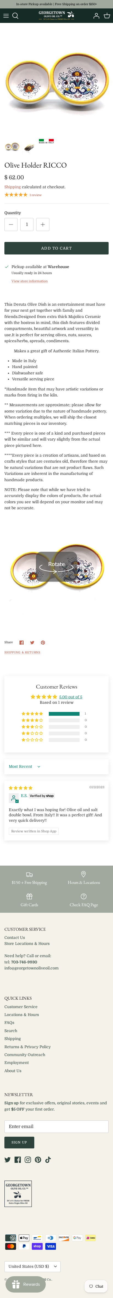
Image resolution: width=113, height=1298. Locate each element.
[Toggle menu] (6, 16)
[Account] (95, 16)
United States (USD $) (29, 1266)
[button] (33, 714)
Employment (16, 1062)
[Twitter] (7, 1160)
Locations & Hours (21, 1014)
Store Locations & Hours (27, 943)
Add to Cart (56, 248)
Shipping (12, 187)
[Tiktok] (48, 1160)
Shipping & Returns (22, 652)
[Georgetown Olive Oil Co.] (56, 15)
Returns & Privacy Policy (27, 1047)
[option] (56, 79)
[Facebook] (18, 1160)
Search (10, 1031)
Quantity (12, 213)
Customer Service (21, 1007)
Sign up (19, 1142)
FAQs (9, 1022)
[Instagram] (28, 1160)
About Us (12, 1071)
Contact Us (14, 937)
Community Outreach (24, 1055)
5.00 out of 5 (70, 697)
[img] (20, 788)
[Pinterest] (38, 1160)
